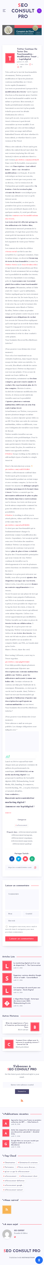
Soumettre (22, 1091)
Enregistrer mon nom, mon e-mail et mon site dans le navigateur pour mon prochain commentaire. (21, 929)
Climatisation (10, 1163)
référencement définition (15, 1181)
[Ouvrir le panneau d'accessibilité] (39, 1260)
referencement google (13, 1185)
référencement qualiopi (22, 844)
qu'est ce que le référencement (17, 1172)
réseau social (11, 252)
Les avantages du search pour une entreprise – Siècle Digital (26, 989)
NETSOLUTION (28, 1258)
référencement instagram (21, 835)
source (8, 813)
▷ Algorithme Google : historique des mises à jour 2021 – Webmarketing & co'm (26, 1001)
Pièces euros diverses (26, 1167)
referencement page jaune (21, 841)
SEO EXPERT (19, 1231)
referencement (22, 825)
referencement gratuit (28, 832)
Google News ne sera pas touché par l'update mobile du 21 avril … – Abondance (25, 1143)
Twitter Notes (11, 265)
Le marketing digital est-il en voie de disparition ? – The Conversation (27, 964)
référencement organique (21, 838)
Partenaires (9, 1167)
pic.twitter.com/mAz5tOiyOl (27, 160)
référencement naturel (14, 1190)
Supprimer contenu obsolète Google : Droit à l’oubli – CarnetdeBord (27, 976)
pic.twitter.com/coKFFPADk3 (17, 469)
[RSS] (22, 1100)
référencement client (29, 1176)
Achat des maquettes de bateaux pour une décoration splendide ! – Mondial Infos (25, 1132)
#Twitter (9, 454)
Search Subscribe (29, 265)
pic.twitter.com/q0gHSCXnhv (17, 662)
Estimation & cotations (28, 1163)
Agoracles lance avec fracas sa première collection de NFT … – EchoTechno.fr (26, 1121)
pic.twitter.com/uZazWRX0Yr (17, 525)
